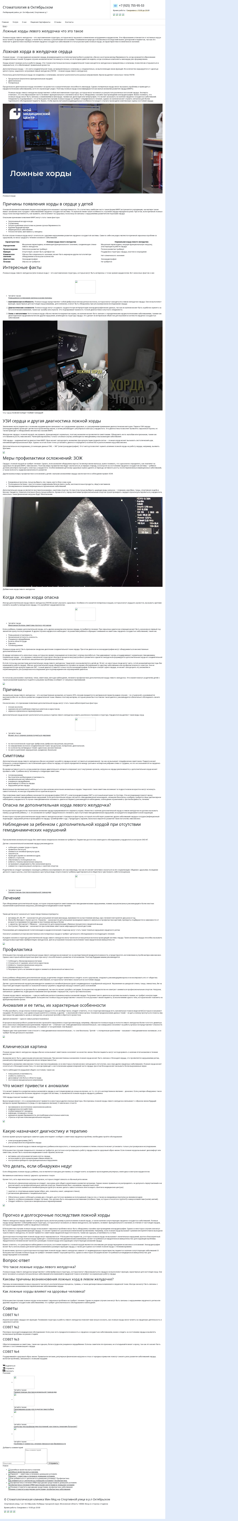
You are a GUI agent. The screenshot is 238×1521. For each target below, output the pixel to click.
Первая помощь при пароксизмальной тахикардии (29, 892)
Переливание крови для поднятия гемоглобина (34, 1409)
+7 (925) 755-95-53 (131, 5)
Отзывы (57, 22)
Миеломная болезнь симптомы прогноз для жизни (29, 625)
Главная (5, 22)
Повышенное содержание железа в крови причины (30, 298)
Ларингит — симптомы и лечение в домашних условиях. (31, 1476)
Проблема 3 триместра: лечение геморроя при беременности (40, 1444)
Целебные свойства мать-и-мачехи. (23, 1472)
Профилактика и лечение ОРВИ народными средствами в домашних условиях (41, 1485)
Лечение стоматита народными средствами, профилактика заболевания (39, 1489)
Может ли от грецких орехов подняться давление (29, 735)
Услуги (15, 22)
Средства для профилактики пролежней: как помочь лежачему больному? (45, 1426)
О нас (24, 22)
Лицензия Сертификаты (40, 22)
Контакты (69, 22)
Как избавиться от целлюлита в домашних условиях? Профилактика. (37, 1481)
